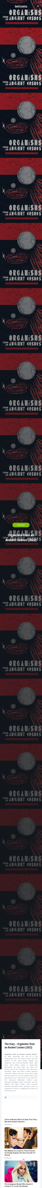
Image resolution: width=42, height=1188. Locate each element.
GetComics (21, 6)
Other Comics (21, 525)
